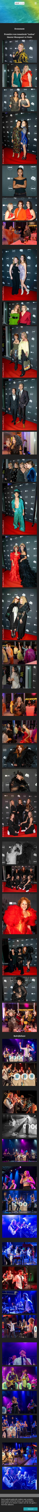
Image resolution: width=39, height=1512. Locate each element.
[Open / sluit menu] (35, 3)
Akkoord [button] (30, 1509)
